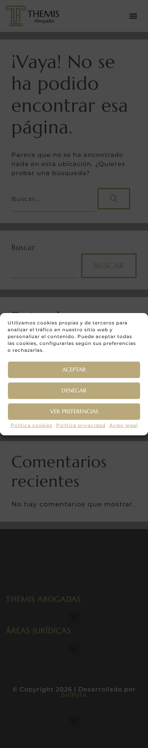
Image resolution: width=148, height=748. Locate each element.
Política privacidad (80, 425)
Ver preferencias (74, 411)
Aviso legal (123, 425)
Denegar (74, 390)
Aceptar (74, 369)
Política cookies (31, 425)
